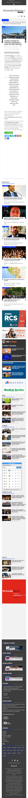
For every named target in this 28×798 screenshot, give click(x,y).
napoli (14, 750)
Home (4, 22)
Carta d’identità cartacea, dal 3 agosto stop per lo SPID (18, 561)
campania (9, 747)
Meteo (7, 267)
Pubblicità (5, 694)
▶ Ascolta (7, 52)
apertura (6, 48)
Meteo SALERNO (12, 463)
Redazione (16, 46)
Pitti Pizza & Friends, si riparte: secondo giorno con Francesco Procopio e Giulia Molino (13, 259)
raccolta (6, 49)
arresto (4, 747)
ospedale (5, 753)
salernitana (14, 753)
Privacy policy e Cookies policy (16, 2)
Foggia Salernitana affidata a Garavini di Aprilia (17, 399)
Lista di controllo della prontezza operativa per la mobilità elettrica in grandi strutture (19, 436)
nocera (18, 750)
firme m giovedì (12, 48)
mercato (17, 48)
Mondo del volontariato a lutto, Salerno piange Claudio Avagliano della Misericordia (13, 218)
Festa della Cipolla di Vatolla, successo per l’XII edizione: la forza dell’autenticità (19, 511)
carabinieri (14, 747)
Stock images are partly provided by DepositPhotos (14, 794)
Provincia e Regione (7, 735)
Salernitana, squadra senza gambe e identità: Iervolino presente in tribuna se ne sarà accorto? (19, 413)
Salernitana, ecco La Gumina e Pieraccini (17, 406)
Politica (4, 734)
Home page (8, 2)
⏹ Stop (17, 52)
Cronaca (4, 731)
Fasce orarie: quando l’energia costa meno (18, 349)
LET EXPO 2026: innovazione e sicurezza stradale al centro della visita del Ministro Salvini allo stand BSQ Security (19, 456)
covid (23, 747)
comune (19, 747)
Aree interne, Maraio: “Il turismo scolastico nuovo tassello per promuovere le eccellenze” (13, 198)
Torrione (17, 49)
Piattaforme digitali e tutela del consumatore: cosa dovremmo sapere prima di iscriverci (18, 568)
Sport (3, 396)
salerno (10, 49)
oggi (22, 750)
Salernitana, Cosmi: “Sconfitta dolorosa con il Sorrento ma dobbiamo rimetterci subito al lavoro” (18, 420)
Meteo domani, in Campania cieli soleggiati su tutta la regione (14, 280)
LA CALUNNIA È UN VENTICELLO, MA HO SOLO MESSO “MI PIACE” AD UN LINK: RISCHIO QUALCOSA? (18, 367)
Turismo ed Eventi (9, 247)
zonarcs (7, 185)
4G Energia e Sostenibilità (9, 346)
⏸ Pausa (12, 52)
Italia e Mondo (6, 741)
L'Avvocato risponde (7, 363)
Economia (4, 426)
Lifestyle (4, 557)
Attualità (8, 22)
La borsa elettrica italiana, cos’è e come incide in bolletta (18, 356)
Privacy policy (6, 697)
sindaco (4, 755)
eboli (8, 750)
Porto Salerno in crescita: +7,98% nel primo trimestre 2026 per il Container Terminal (18, 443)
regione (9, 753)
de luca (4, 750)
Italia (11, 750)
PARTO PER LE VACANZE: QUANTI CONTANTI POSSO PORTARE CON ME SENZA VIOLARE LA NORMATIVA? (18, 373)
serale (14, 49)
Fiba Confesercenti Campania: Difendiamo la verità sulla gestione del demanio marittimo (14, 239)
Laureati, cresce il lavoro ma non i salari (19, 429)
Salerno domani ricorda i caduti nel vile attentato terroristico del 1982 (12, 300)
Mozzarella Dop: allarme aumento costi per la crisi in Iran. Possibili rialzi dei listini (18, 449)
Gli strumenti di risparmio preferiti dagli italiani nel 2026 (18, 574)
